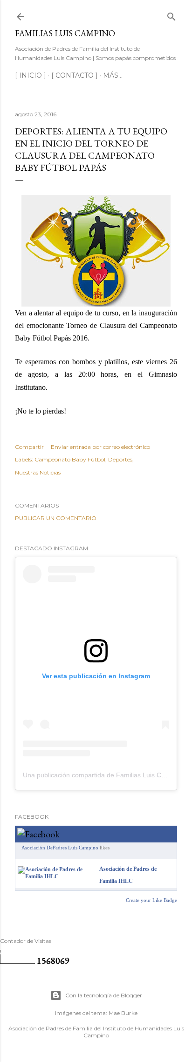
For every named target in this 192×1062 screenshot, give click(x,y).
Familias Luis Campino (65, 33)
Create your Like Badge (151, 900)
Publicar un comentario (55, 517)
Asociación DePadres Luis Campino (59, 847)
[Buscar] (171, 15)
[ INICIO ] (30, 75)
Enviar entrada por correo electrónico (100, 446)
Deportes (120, 459)
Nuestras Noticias (38, 472)
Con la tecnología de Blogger (103, 995)
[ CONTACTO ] (74, 75)
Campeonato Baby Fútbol (69, 459)
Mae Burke (123, 1012)
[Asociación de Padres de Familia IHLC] (57, 876)
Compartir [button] (29, 446)
